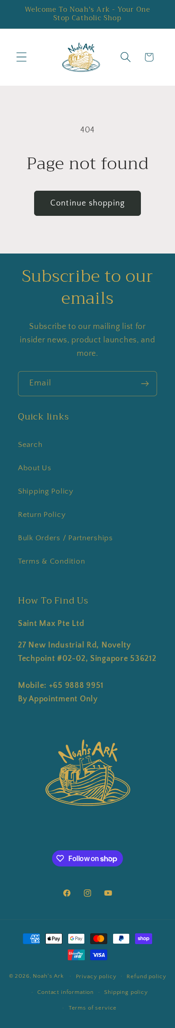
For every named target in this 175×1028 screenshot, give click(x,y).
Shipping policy (126, 992)
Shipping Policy (46, 491)
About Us (35, 468)
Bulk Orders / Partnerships (65, 538)
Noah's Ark (48, 976)
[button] (22, 57)
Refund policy (146, 976)
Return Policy (42, 515)
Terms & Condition (51, 561)
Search (30, 445)
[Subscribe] (145, 383)
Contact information (65, 992)
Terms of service (93, 1008)
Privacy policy (96, 976)
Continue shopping (87, 203)
